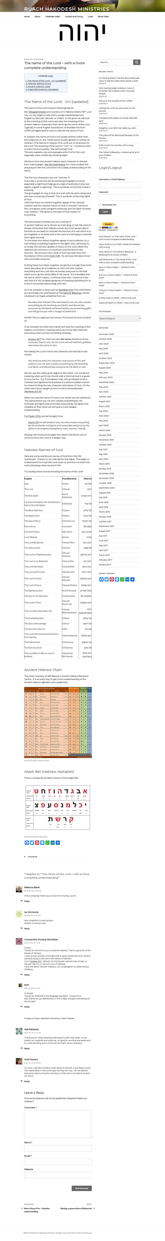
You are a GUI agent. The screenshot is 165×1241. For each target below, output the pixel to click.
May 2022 (103, 387)
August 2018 (104, 493)
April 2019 (103, 459)
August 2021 (104, 401)
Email (28, 1156)
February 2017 (105, 560)
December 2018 (106, 473)
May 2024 (103, 373)
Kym (41, 59)
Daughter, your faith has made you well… (118, 128)
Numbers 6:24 (66, 290)
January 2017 (105, 564)
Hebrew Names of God (38, 83)
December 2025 (106, 334)
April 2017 (103, 550)
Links (90, 16)
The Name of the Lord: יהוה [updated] (46, 80)
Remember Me (109, 205)
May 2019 (103, 454)
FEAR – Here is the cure (125, 298)
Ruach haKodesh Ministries (66, 9)
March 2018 (104, 512)
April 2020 (104, 425)
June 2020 (104, 416)
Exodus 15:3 (36, 961)
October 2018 (105, 483)
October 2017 (105, 521)
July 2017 (103, 536)
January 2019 (105, 469)
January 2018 (105, 517)
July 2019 (103, 449)
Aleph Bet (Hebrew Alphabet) (42, 89)
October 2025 (105, 339)
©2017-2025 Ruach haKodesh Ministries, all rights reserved (46, 1233)
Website (28, 1169)
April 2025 (103, 353)
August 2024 (105, 368)
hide (51, 76)
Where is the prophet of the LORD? (116, 101)
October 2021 (105, 397)
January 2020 (105, 435)
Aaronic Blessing (72, 293)
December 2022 (106, 382)
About (37, 16)
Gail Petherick (31, 1029)
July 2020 (103, 411)
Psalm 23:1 (33, 422)
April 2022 (104, 392)
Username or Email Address (112, 179)
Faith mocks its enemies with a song (116, 145)
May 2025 (103, 348)
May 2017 (103, 545)
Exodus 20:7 (34, 339)
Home (27, 16)
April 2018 (103, 507)
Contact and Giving (74, 16)
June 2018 (103, 502)
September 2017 (106, 526)
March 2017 (104, 555)
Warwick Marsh (106, 303)
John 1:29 (55, 256)
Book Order (103, 16)
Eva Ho (102, 275)
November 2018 (106, 478)
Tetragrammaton (37, 112)
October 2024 (105, 358)
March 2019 (104, 464)
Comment (30, 1107)
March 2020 (104, 430)
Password (103, 192)
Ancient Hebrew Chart (38, 86)
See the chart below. (55, 164)
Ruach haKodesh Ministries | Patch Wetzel (54, 1018)
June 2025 (104, 344)
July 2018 (103, 497)
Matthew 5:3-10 (33, 391)
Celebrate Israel (52, 16)
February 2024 (106, 377)
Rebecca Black (32, 887)
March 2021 (104, 406)
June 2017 (103, 540)
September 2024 (107, 363)
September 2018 (106, 488)
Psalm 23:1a (34, 416)
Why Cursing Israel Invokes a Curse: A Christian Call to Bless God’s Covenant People (117, 91)
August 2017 (104, 531)
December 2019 (106, 440)
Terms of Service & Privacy (81, 1233)
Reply (27, 901)
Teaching (33, 857)
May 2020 (103, 421)
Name (28, 1142)
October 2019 (105, 445)
